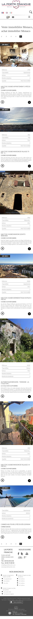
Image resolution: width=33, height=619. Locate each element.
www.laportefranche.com (8, 567)
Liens (16, 599)
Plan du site (4, 599)
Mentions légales (11, 599)
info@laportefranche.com (8, 565)
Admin (20, 599)
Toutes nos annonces (26, 599)
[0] (8, 18)
